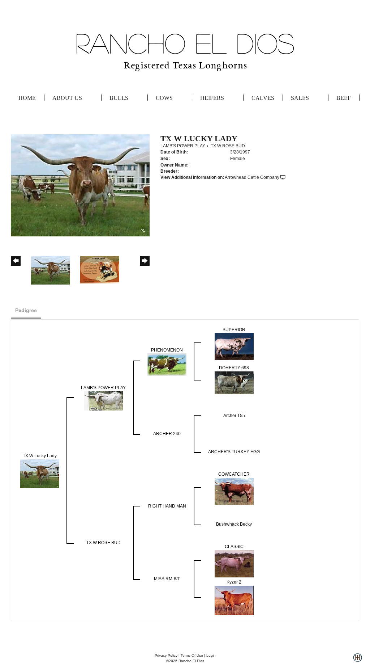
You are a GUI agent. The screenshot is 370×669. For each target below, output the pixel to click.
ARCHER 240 (167, 433)
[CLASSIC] (234, 563)
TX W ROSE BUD (228, 145)
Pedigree (26, 310)
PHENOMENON (167, 350)
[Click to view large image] (80, 185)
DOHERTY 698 (234, 367)
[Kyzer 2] (234, 599)
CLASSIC (234, 546)
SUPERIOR (234, 329)
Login (211, 655)
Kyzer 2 (234, 582)
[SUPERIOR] (234, 346)
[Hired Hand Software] (357, 660)
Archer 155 (234, 415)
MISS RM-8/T (167, 578)
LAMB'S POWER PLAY (182, 145)
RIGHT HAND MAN (167, 506)
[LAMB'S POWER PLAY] (103, 400)
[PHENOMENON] (166, 364)
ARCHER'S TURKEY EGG (234, 451)
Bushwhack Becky (234, 524)
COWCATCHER (234, 474)
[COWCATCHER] (234, 490)
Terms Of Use (192, 655)
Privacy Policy (166, 655)
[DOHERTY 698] (234, 382)
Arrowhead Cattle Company (252, 177)
